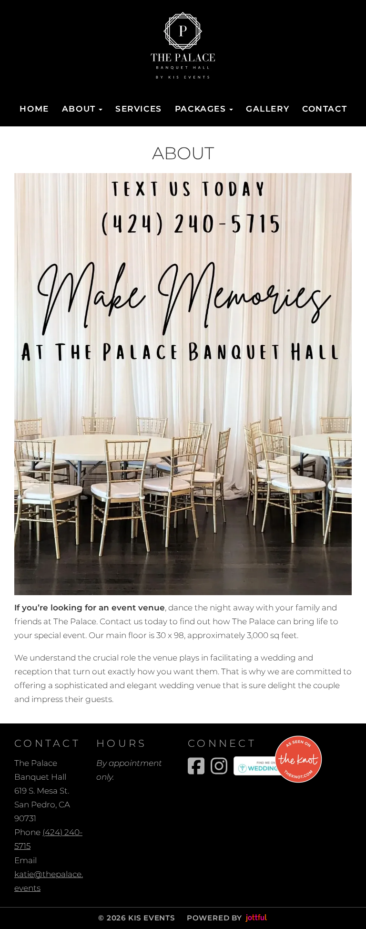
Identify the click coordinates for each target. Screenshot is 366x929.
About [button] (79, 109)
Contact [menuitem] (324, 109)
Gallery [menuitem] (267, 109)
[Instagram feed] (219, 765)
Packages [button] (200, 109)
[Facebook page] (196, 765)
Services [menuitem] (138, 109)
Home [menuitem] (34, 109)
